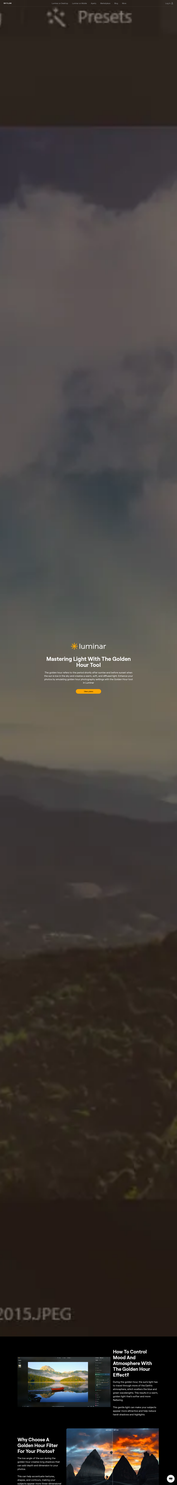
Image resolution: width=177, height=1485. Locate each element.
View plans (88, 691)
